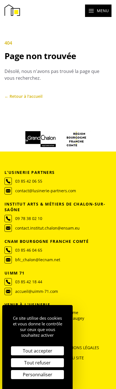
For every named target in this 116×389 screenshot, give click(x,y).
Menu (103, 10)
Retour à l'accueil (24, 96)
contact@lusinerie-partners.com (45, 190)
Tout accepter (37, 351)
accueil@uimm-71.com (36, 291)
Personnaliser (37, 374)
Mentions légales (80, 347)
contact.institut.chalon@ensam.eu (47, 228)
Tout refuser (37, 363)
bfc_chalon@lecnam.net (37, 259)
